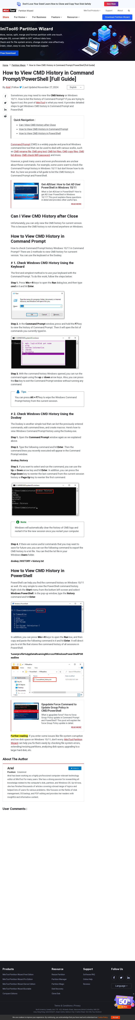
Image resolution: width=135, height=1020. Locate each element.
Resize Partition (58, 974)
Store (6, 17)
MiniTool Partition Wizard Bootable (17, 989)
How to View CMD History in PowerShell (40, 133)
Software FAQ (89, 974)
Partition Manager (59, 979)
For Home (19, 17)
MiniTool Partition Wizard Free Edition (18, 974)
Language (120, 985)
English (73, 87)
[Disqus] (43, 844)
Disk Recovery (57, 989)
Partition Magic (19, 65)
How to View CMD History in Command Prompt (43, 129)
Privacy (77, 1005)
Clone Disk (56, 993)
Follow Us (76, 768)
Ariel (8, 87)
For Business (39, 17)
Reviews (86, 984)
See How (111, 4)
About (120, 11)
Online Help (88, 979)
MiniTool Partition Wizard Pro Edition (18, 979)
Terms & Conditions (63, 1005)
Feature (55, 17)
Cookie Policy (102, 1017)
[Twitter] (20, 87)
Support (109, 11)
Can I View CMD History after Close (37, 125)
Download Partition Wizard (117, 17)
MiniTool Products (91, 11)
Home (5, 65)
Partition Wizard (25, 11)
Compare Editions (10, 993)
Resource (72, 17)
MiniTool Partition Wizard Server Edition (19, 984)
